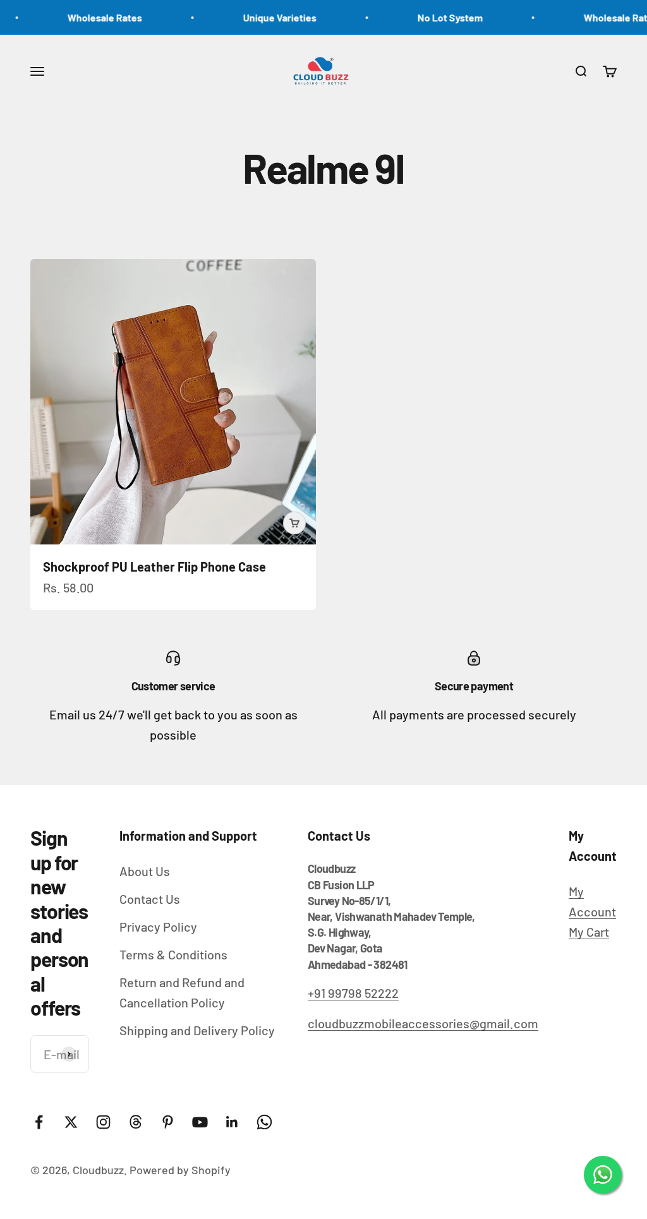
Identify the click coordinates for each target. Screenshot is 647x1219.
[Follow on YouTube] (200, 1122)
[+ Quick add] (294, 523)
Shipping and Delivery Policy (197, 1030)
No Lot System (435, 17)
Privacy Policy (158, 926)
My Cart (589, 931)
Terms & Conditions (173, 954)
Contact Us (149, 898)
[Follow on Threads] (135, 1122)
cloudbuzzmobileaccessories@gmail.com (423, 1023)
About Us (144, 871)
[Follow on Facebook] (38, 1122)
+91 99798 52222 (353, 992)
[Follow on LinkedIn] (232, 1122)
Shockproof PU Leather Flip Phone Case (154, 566)
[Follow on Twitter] (71, 1122)
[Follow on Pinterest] (167, 1122)
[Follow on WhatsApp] (264, 1122)
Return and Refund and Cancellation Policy (182, 992)
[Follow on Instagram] (103, 1122)
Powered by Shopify (180, 1170)
